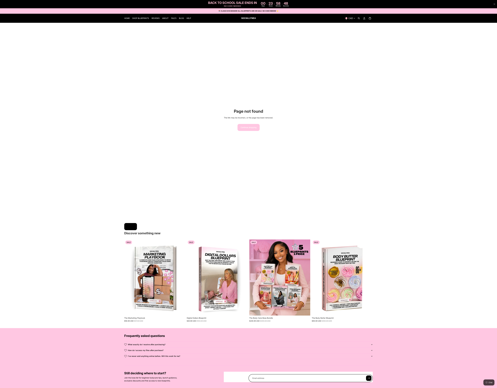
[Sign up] (368, 378)
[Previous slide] (191, 277)
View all (130, 226)
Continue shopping (249, 127)
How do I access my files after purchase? (145, 350)
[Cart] (370, 18)
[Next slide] (244, 277)
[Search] (359, 18)
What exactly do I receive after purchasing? (146, 344)
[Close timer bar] (494, 4)
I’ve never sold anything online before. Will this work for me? (154, 356)
